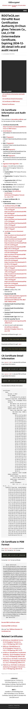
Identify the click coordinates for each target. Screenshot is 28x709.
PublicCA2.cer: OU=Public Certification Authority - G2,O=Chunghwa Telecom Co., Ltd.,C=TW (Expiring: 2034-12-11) (14, 660)
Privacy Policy (17, 705)
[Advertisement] (14, 75)
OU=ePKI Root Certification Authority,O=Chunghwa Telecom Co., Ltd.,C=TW (13, 329)
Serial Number (7, 131)
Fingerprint (10, 137)
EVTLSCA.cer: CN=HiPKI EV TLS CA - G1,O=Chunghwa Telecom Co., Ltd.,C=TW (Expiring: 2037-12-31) (13, 642)
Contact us (10, 705)
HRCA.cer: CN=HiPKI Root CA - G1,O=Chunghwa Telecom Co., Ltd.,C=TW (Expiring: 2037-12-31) (12, 648)
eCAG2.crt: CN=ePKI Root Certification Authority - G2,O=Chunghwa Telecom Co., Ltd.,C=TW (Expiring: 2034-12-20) (14, 654)
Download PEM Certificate (9, 626)
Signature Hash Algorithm (11, 164)
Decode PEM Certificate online (10, 622)
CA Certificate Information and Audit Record (13, 95)
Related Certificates (8, 104)
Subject (5, 166)
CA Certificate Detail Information (12, 99)
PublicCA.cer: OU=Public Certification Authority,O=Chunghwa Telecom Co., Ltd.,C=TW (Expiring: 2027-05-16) (14, 667)
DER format (12, 128)
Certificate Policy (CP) (11, 206)
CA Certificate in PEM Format (11, 101)
